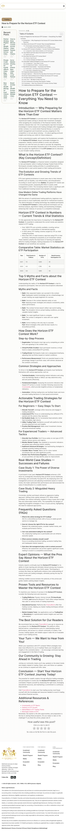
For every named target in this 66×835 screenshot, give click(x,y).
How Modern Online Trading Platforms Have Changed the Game (41, 47)
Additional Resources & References (33, 85)
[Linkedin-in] (12, 777)
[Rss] (14, 777)
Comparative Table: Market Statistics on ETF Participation (40, 51)
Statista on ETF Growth (29, 707)
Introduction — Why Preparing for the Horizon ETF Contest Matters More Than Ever (42, 41)
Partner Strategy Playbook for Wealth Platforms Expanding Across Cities (7, 46)
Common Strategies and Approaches (34, 59)
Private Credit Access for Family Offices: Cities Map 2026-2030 (6, 68)
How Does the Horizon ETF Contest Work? (35, 56)
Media (25, 759)
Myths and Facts (30, 54)
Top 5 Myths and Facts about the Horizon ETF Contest (38, 52)
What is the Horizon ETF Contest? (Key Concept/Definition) (39, 44)
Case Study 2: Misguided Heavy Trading (35, 70)
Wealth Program (28, 755)
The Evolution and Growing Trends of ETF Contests (38, 45)
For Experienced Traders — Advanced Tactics (37, 65)
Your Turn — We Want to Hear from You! (34, 79)
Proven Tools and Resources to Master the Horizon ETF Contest (41, 75)
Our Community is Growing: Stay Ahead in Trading (37, 81)
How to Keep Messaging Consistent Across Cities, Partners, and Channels (14, 46)
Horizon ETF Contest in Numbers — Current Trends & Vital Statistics (42, 49)
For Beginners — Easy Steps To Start (34, 63)
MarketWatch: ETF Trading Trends (33, 709)
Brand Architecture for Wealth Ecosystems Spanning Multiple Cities (14, 89)
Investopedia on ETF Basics (31, 705)
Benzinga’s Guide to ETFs (30, 711)
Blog (24, 765)
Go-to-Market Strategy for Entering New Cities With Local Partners (13, 68)
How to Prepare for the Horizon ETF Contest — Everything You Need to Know (41, 37)
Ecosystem (26, 762)
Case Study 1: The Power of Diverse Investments (37, 68)
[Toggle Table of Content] (60, 34)
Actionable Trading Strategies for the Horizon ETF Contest (39, 61)
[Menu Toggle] (64, 6)
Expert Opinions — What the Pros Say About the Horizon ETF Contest (42, 74)
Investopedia (26, 387)
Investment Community (26, 751)
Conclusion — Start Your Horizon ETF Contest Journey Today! (40, 83)
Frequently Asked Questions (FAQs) (33, 72)
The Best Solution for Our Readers (33, 77)
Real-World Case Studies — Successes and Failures (37, 66)
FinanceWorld (50, 605)
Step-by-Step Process (31, 58)
